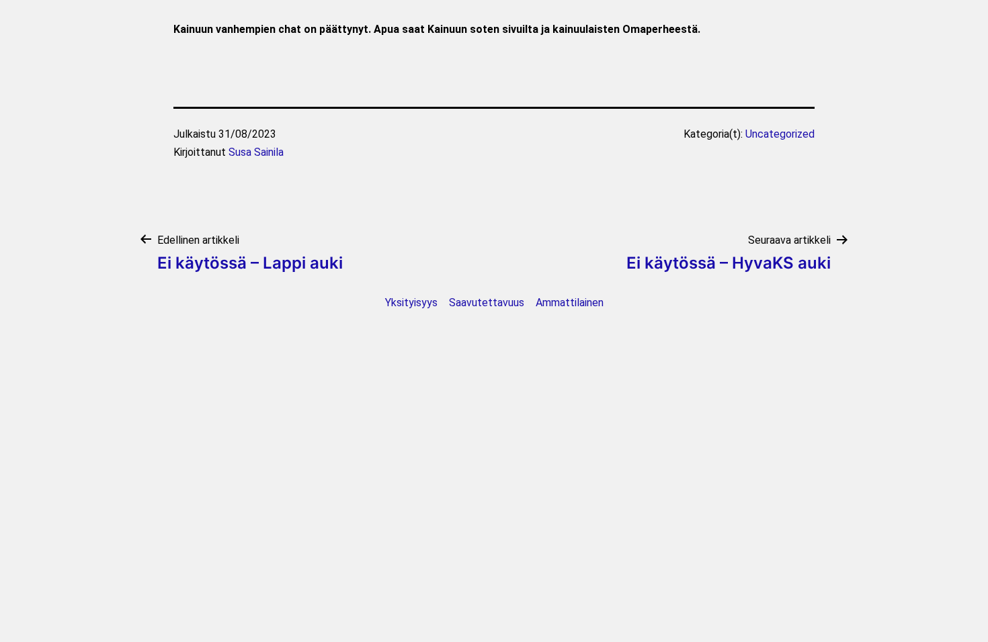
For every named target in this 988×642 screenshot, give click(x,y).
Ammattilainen (570, 302)
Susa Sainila (256, 152)
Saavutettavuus (486, 302)
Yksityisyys (411, 302)
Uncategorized (780, 134)
